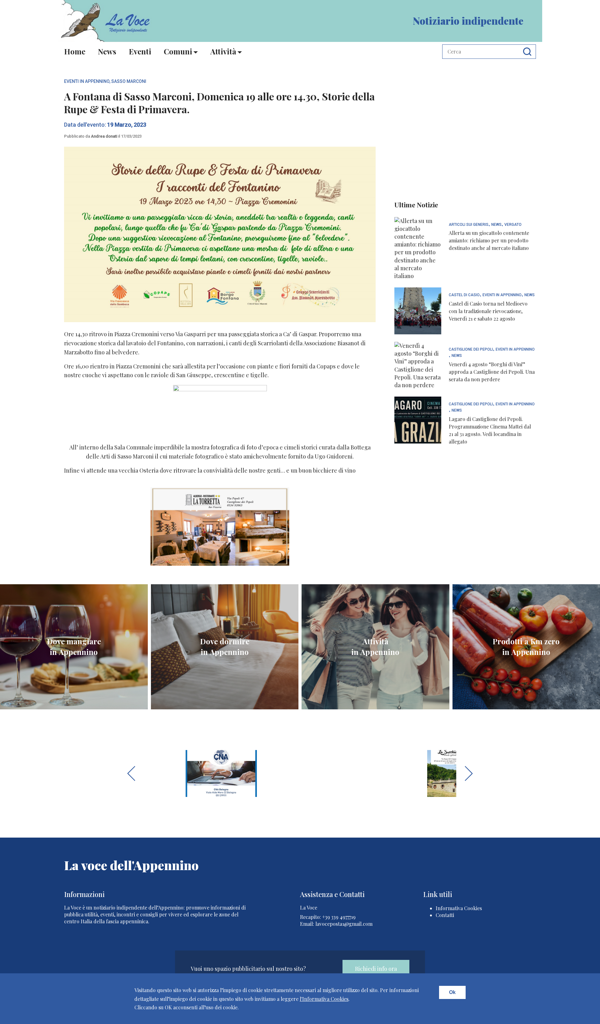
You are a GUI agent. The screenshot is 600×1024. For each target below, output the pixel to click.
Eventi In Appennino (86, 81)
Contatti (445, 915)
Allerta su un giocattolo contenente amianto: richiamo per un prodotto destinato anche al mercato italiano (489, 240)
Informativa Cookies (459, 908)
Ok (452, 992)
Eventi (140, 51)
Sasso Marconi (128, 81)
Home (74, 51)
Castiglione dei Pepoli (471, 349)
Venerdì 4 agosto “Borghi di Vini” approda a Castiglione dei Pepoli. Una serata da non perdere (492, 372)
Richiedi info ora (376, 968)
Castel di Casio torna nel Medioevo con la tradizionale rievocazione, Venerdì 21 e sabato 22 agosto (488, 311)
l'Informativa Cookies (324, 999)
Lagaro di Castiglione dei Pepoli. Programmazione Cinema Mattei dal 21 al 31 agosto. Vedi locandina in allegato (490, 430)
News (107, 51)
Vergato (513, 225)
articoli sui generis (468, 225)
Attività (223, 51)
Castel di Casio (464, 295)
